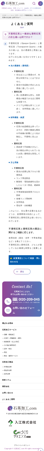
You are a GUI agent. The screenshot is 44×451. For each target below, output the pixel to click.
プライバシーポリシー (22, 445)
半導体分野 (8, 367)
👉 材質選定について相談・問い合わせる (25, 260)
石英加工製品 (7, 362)
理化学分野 (8, 370)
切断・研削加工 (9, 334)
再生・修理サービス (11, 356)
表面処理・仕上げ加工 (11, 342)
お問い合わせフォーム (24, 310)
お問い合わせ (7, 393)
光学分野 (7, 374)
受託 (5, 352)
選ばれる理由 (7, 323)
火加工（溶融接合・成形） (13, 338)
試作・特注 (8, 349)
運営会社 (6, 386)
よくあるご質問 (8, 399)
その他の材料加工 (10, 345)
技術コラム (6, 380)
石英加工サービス (9, 330)
